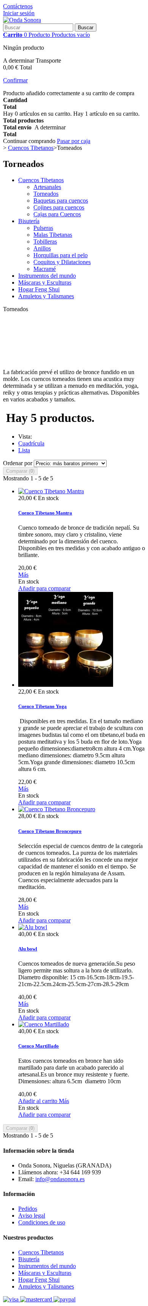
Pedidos (27, 1208)
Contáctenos (18, 6)
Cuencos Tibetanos (41, 180)
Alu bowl (27, 949)
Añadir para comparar (44, 588)
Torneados (45, 193)
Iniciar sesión (19, 13)
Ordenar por (17, 463)
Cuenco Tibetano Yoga (42, 706)
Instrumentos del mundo (47, 275)
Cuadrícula (31, 443)
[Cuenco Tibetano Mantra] (51, 491)
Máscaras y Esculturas (44, 282)
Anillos (42, 248)
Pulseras (43, 228)
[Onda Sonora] (22, 20)
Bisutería (28, 221)
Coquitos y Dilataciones (62, 262)
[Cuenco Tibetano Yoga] (65, 684)
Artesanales (47, 187)
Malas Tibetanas (52, 234)
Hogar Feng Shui (39, 289)
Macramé (44, 269)
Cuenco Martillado (38, 1046)
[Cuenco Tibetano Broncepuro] (56, 809)
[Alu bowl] (32, 927)
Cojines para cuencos (58, 207)
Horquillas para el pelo (60, 255)
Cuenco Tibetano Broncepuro (50, 831)
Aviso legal (31, 1215)
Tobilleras (45, 241)
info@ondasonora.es (60, 1179)
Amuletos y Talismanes (46, 296)
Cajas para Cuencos (57, 214)
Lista (24, 450)
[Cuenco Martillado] (43, 1024)
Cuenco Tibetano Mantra (45, 513)
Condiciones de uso (41, 1222)
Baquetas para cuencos (60, 200)
